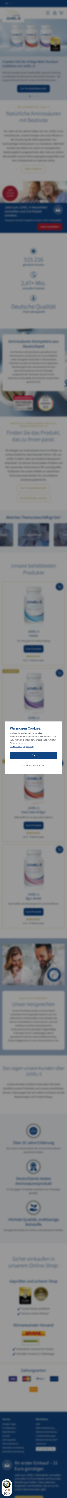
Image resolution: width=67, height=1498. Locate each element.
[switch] (7, 1493)
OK (33, 755)
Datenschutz (16, 746)
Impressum (28, 746)
